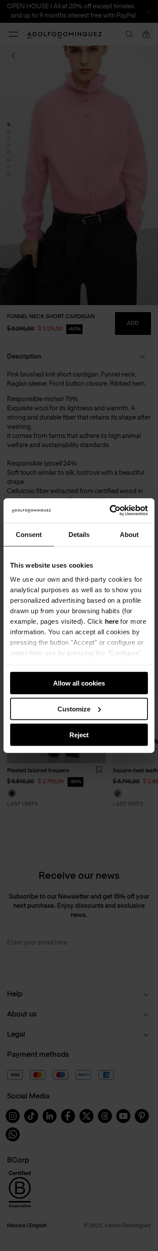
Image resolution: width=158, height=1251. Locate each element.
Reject (79, 734)
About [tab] (129, 534)
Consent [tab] (29, 534)
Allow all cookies (79, 683)
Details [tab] (79, 534)
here (111, 621)
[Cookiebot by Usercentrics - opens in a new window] (111, 510)
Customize (73, 708)
